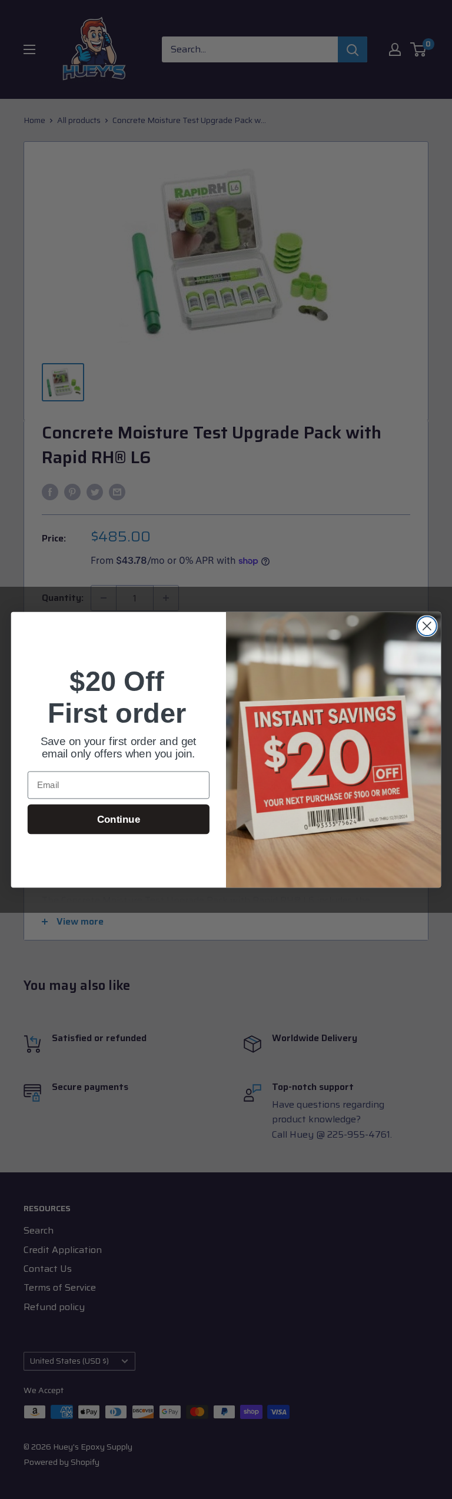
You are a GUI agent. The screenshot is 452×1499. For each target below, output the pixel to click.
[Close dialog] (427, 626)
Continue (118, 819)
